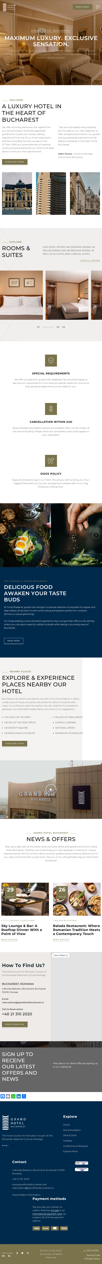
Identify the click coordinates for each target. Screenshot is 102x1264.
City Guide (9, 920)
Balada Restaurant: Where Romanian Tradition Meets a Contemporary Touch (76, 930)
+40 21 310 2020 (17, 1014)
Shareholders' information (26, 1195)
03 (63, 327)
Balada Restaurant (66, 920)
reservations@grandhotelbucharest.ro (33, 1188)
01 (38, 327)
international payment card (47, 1214)
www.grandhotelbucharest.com (29, 1184)
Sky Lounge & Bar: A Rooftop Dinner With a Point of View (21, 930)
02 (58, 327)
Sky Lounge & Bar (25, 920)
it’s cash (55, 1210)
